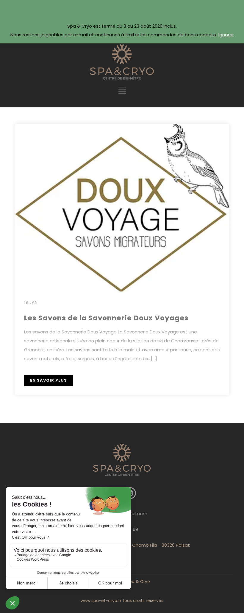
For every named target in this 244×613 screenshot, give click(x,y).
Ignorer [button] (226, 35)
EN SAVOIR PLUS (48, 380)
